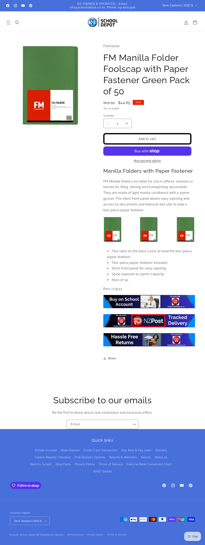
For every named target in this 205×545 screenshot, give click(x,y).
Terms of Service (111, 464)
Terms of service (116, 534)
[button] (8, 22)
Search (146, 457)
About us (161, 457)
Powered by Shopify (52, 535)
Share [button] (112, 358)
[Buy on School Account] (149, 308)
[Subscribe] (134, 424)
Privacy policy (95, 534)
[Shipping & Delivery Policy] (149, 327)
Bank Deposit (70, 450)
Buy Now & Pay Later (137, 450)
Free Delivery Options (90, 457)
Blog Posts (63, 464)
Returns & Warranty (123, 457)
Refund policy (75, 534)
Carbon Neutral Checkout (53, 457)
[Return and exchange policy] (149, 346)
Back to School (41, 464)
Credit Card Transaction (101, 450)
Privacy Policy (85, 464)
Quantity (108, 115)
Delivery (161, 450)
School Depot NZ (30, 535)
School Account (46, 450)
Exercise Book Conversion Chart (149, 464)
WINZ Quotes (102, 471)
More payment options (147, 160)
